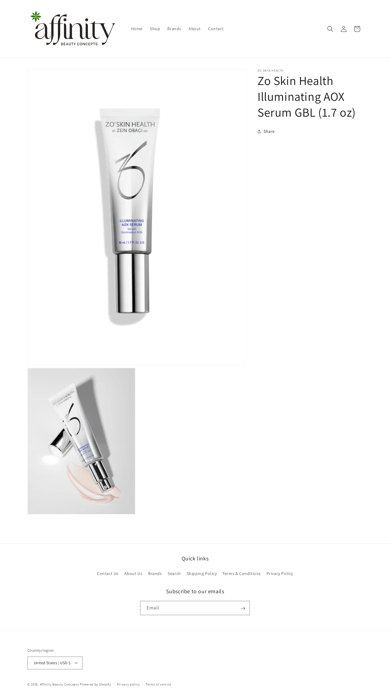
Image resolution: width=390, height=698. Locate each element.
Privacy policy (128, 684)
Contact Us (108, 573)
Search (174, 573)
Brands (155, 573)
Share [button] (269, 131)
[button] (330, 29)
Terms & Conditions (241, 573)
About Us (133, 573)
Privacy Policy (280, 573)
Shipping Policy (202, 573)
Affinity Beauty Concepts (59, 684)
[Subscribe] (243, 608)
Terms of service (158, 684)
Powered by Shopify (95, 684)
